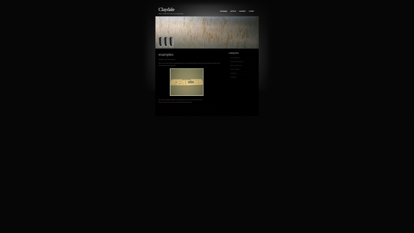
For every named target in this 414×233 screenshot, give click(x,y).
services (233, 11)
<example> (233, 73)
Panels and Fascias (236, 65)
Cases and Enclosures (236, 61)
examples (242, 11)
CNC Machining (235, 57)
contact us (166, 102)
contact (251, 11)
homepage (223, 11)
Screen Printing (234, 69)
